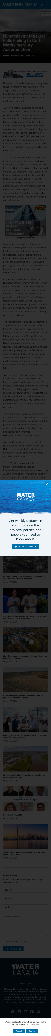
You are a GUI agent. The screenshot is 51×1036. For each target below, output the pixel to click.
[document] (25, 518)
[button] (46, 484)
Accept (19, 1031)
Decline (32, 1031)
